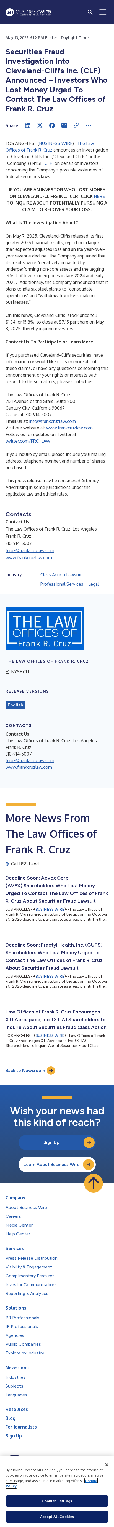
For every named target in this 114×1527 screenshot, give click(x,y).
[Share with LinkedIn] (27, 125)
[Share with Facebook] (52, 125)
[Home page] (28, 12)
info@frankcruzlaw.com (52, 421)
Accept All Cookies (57, 1516)
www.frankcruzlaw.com (69, 428)
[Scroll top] (93, 1183)
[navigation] (102, 12)
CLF (48, 163)
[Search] (90, 12)
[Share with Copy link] (76, 125)
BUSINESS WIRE (55, 143)
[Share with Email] (64, 125)
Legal (93, 584)
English (15, 705)
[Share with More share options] (88, 125)
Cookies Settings (57, 1501)
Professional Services (61, 584)
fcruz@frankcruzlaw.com (30, 550)
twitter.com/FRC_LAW (28, 441)
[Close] (106, 1465)
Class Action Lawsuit (61, 574)
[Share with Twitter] (39, 125)
